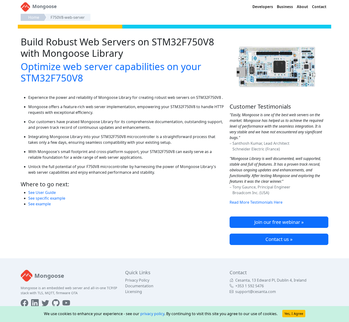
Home (33, 17)
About (302, 6)
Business (285, 6)
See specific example (46, 198)
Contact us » (278, 239)
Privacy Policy (137, 280)
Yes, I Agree (293, 313)
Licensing (133, 291)
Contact (319, 6)
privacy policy (152, 313)
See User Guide (42, 192)
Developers (262, 6)
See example (39, 204)
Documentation (139, 285)
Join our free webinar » (279, 222)
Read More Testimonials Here (256, 202)
